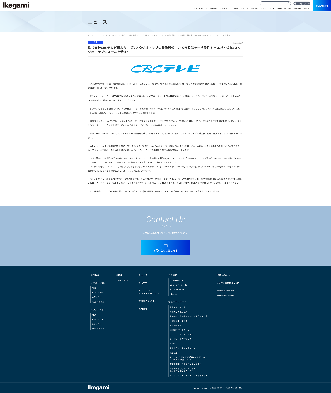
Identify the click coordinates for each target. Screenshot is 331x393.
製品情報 (213, 8)
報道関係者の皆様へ (226, 295)
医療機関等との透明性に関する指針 (186, 364)
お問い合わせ (322, 5)
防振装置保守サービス (227, 290)
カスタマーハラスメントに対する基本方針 (189, 375)
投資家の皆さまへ (284, 8)
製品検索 (95, 275)
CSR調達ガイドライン (180, 330)
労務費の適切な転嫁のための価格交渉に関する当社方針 (183, 369)
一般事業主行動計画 (179, 321)
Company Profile (178, 285)
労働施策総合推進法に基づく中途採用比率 (189, 316)
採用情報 (297, 8)
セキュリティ (98, 292)
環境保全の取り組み (179, 312)
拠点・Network (177, 289)
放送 (123, 35)
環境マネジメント (178, 307)
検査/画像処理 (98, 301)
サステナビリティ (267, 8)
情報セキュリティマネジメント (184, 348)
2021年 (114, 35)
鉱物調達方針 (176, 325)
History (173, 294)
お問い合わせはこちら (165, 250)
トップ (90, 35)
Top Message (176, 280)
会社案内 (254, 8)
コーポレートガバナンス (181, 339)
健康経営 (174, 353)
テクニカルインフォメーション (148, 292)
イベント (244, 8)
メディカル (97, 297)
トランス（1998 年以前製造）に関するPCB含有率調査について (187, 358)
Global (306, 8)
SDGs (172, 343)
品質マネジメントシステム (182, 334)
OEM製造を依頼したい (228, 282)
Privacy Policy (200, 388)
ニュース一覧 (102, 35)
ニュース (235, 8)
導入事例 (143, 282)
